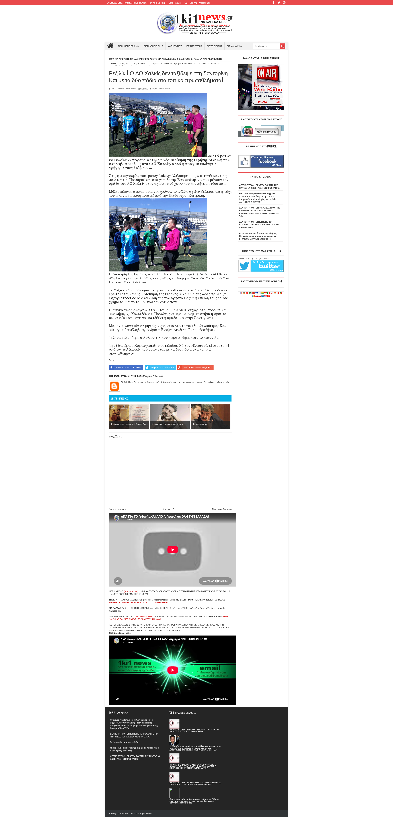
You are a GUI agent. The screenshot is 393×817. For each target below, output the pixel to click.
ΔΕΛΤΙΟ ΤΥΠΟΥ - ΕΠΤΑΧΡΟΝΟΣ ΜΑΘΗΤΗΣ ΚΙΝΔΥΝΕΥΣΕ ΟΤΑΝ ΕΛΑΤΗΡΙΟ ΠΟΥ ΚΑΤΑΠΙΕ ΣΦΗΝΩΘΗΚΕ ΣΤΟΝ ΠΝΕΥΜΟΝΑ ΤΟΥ (192, 766)
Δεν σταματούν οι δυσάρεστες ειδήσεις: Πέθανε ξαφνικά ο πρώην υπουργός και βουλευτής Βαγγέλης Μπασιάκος (258, 236)
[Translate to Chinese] (253, 293)
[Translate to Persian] (275, 293)
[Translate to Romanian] (253, 296)
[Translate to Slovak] (259, 296)
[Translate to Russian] (256, 296)
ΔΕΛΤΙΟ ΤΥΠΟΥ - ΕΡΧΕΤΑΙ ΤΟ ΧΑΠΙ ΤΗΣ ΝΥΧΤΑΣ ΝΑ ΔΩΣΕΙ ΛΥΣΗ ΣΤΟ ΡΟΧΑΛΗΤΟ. (194, 730)
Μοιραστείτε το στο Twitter (162, 367)
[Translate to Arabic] (250, 293)
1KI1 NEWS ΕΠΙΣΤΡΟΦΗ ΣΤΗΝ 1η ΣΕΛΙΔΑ (126, 3)
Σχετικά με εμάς (157, 3)
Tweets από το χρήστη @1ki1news (253, 258)
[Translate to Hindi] (262, 293)
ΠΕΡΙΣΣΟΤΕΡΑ (194, 46)
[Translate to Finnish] (259, 293)
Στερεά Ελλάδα (164, 89)
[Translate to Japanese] (271, 293)
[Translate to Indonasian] (265, 293)
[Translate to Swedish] (262, 296)
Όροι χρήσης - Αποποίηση (197, 3)
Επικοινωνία (175, 3)
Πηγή (111, 360)
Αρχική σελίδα (169, 509)
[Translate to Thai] (265, 296)
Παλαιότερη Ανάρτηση (222, 509)
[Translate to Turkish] (247, 293)
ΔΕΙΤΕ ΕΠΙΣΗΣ (214, 46)
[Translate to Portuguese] (281, 293)
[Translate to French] (241, 293)
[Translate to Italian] (268, 293)
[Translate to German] (244, 293)
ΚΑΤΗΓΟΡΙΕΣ (175, 46)
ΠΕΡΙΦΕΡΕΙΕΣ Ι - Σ (153, 46)
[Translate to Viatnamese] (268, 296)
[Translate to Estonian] (256, 293)
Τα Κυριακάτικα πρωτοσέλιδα (124, 742)
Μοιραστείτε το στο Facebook (128, 367)
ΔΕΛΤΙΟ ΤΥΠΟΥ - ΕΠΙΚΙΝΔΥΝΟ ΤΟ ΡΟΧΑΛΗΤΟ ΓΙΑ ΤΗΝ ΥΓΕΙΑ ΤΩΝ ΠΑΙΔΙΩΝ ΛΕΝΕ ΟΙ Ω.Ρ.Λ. (259, 225)
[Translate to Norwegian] (278, 293)
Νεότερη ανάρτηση (117, 509)
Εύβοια (154, 89)
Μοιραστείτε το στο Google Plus (198, 367)
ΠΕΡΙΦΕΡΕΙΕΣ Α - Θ (128, 46)
